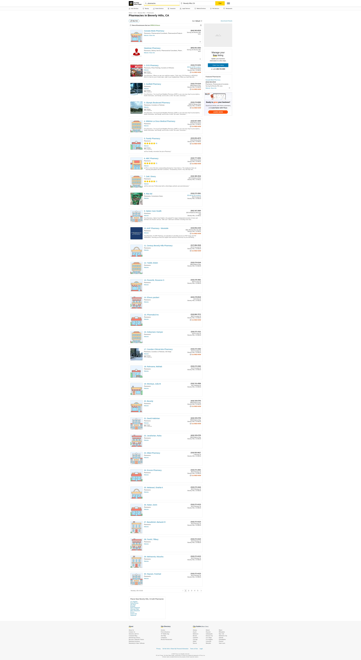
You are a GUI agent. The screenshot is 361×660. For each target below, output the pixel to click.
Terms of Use (194, 648)
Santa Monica (134, 603)
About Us (131, 630)
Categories (164, 637)
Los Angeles (133, 601)
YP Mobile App (165, 634)
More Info (152, 35)
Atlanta (195, 630)
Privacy (158, 648)
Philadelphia (222, 639)
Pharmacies (147, 33)
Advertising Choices (134, 637)
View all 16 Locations (195, 195)
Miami (220, 630)
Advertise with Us (134, 634)
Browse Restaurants (166, 639)
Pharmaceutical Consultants (159, 33)
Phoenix (221, 641)
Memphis (208, 643)
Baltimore (195, 634)
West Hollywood (135, 610)
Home (130, 13)
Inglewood (133, 615)
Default (198, 21)
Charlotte (195, 637)
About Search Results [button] (226, 21)
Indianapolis (209, 634)
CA (135, 13)
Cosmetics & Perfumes (167, 68)
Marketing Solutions (134, 641)
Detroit (208, 630)
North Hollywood (135, 607)
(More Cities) (204, 626)
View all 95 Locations (195, 67)
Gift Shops (168, 351)
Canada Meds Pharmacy (154, 31)
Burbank (132, 606)
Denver (195, 643)
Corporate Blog (133, 635)
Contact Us (132, 632)
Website (146, 35)
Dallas (194, 641)
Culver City (133, 613)
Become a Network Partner (136, 639)
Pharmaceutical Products (175, 33)
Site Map (163, 635)
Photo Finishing (155, 68)
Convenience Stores (157, 196)
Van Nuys (133, 604)
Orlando (221, 637)
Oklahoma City (223, 635)
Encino (132, 612)
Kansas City (209, 635)
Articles (163, 630)
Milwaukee (222, 632)
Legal (201, 648)
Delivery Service (156, 50)
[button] (228, 3)
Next (201, 591)
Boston (195, 635)
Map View (135, 21)
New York (221, 634)
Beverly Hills (141, 13)
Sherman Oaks (134, 609)
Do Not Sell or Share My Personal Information (175, 648)
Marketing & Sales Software (136, 643)
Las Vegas (209, 637)
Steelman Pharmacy (152, 48)
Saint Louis (222, 643)
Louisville (208, 641)
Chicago (195, 639)
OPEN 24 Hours (155, 25)
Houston (208, 632)
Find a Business (165, 632)
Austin (194, 632)
